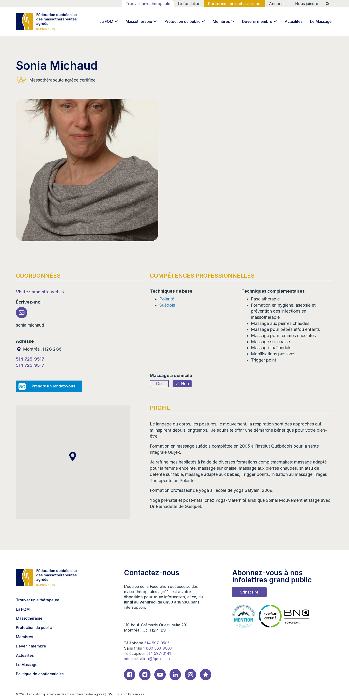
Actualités (293, 21)
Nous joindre (306, 3)
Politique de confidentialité (40, 673)
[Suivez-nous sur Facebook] (129, 674)
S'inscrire (249, 592)
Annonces (278, 3)
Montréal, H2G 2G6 (41, 349)
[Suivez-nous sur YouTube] (160, 674)
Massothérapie (139, 21)
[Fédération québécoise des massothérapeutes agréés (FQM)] (46, 21)
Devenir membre (257, 21)
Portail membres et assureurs (234, 3)
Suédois (167, 305)
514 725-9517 (30, 359)
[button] (73, 456)
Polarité (166, 298)
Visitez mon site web (38, 291)
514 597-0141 (158, 653)
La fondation (189, 3)
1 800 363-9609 (157, 648)
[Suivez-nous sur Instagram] (190, 674)
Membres (221, 21)
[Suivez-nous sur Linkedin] (175, 674)
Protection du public (182, 21)
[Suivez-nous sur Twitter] (145, 674)
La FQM (106, 21)
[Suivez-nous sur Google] (205, 674)
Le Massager (321, 21)
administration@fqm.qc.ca (147, 658)
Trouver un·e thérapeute (148, 3)
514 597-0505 (157, 643)
